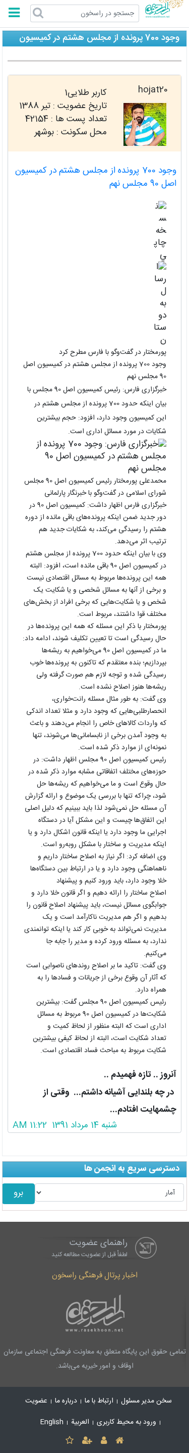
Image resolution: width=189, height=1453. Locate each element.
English (52, 1422)
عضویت (36, 1401)
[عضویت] (87, 1441)
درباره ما (66, 1401)
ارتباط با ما (99, 1401)
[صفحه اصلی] (119, 1441)
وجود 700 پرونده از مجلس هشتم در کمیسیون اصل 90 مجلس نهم (95, 177)
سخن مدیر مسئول (146, 1401)
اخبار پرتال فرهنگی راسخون (95, 1275)
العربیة (80, 1422)
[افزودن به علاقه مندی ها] (69, 1441)
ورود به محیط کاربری (126, 1422)
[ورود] (104, 1441)
